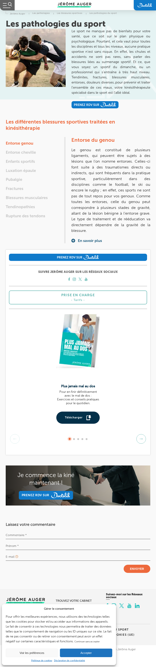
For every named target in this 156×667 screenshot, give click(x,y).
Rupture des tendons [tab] (25, 216)
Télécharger (74, 417)
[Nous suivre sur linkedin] (137, 606)
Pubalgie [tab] (14, 179)
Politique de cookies (41, 660)
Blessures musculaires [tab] (27, 197)
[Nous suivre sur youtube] (86, 280)
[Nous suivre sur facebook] (69, 280)
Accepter (86, 652)
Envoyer (137, 568)
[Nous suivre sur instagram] (74, 280)
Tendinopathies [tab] (20, 207)
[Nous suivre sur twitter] (80, 280)
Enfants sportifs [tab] (20, 161)
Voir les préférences (32, 652)
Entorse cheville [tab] (21, 152)
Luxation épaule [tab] (21, 170)
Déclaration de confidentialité (69, 660)
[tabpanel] (110, 190)
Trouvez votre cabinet (74, 600)
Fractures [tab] (14, 188)
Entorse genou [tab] (19, 143)
